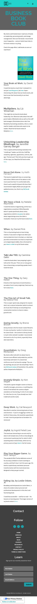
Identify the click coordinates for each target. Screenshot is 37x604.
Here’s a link (10, 244)
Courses (18, 542)
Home (18, 532)
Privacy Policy (18, 549)
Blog (18, 540)
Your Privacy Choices (14, 599)
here (11, 131)
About (18, 537)
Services (18, 535)
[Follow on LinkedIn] (14, 526)
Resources (18, 544)
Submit (29, 584)
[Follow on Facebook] (22, 526)
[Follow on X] (18, 526)
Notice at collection (9, 602)
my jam (20, 214)
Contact (18, 547)
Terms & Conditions (18, 552)
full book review (11, 367)
